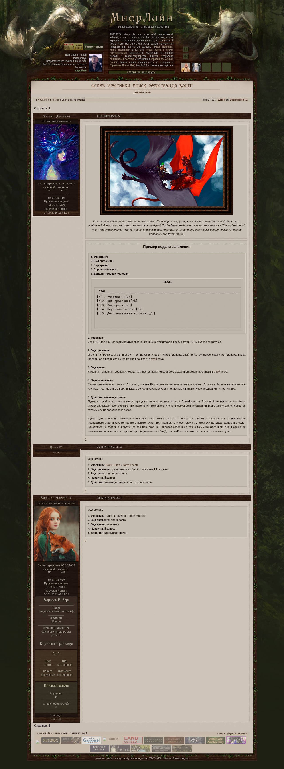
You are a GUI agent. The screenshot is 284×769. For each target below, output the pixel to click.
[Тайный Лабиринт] (236, 742)
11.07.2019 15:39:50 (109, 116)
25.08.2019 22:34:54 (109, 447)
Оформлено (95, 458)
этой (154, 359)
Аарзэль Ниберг (56, 600)
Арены (55, 100)
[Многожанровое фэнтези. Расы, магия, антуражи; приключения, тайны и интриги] (174, 742)
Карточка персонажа (56, 643)
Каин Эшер (113, 465)
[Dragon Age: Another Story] (215, 742)
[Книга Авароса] (141, 750)
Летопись (167, 46)
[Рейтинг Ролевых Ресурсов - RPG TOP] (73, 49)
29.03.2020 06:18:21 (109, 498)
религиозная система (122, 59)
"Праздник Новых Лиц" (122, 65)
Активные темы (142, 92)
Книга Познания (119, 49)
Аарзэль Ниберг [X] (56, 498)
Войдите (221, 100)
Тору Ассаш (130, 465)
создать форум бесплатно (232, 733)
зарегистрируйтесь (239, 100)
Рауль (56, 653)
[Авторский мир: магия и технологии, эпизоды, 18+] (50, 742)
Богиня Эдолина (56, 116)
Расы (157, 46)
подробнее (81, 70)
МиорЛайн (43, 100)
